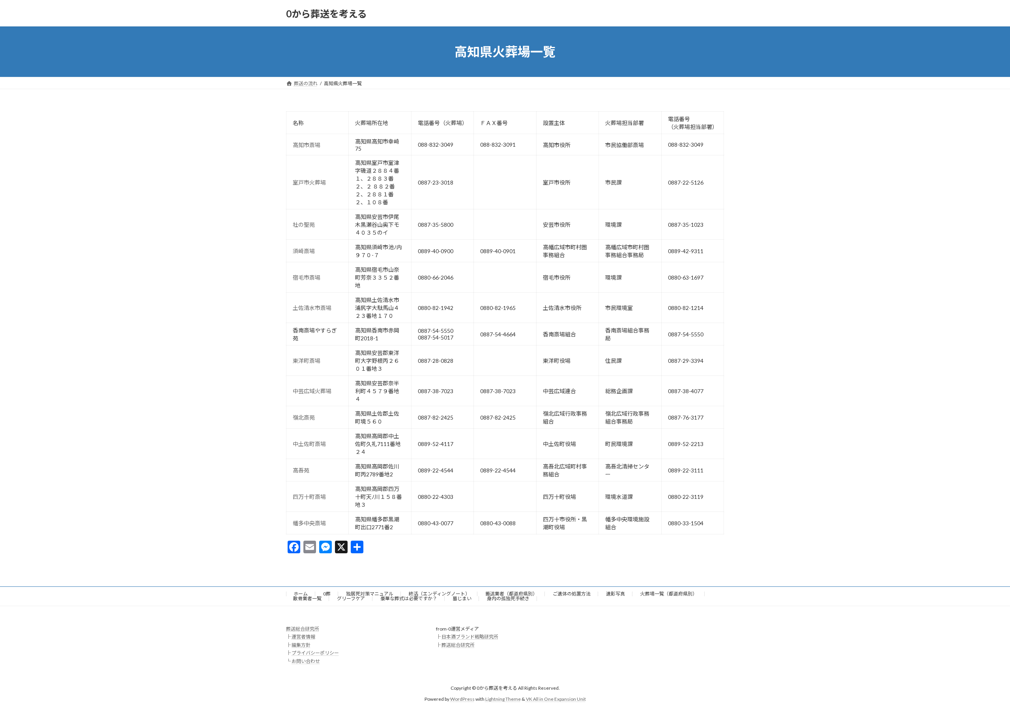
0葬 (327, 594)
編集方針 (301, 645)
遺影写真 (615, 594)
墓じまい (462, 598)
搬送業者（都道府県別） (511, 594)
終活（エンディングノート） (439, 594)
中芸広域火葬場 (312, 391)
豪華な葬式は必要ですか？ (408, 598)
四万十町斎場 (309, 496)
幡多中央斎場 (309, 523)
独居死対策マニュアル (369, 594)
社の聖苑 (304, 224)
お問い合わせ (306, 661)
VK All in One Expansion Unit (556, 699)
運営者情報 (303, 637)
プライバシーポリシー (315, 653)
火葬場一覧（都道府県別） (668, 594)
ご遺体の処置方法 (572, 594)
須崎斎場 (304, 251)
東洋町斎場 (306, 360)
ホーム (301, 594)
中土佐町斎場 (309, 443)
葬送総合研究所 (302, 629)
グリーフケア (351, 598)
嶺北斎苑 (304, 417)
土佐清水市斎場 (312, 307)
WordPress (462, 699)
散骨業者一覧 (307, 598)
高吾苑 (301, 470)
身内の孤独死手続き (508, 598)
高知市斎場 (306, 145)
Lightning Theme (503, 699)
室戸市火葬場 (309, 182)
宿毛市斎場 (306, 277)
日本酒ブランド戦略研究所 (469, 637)
